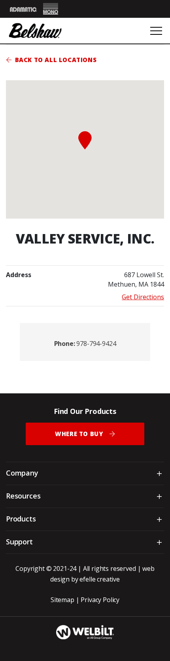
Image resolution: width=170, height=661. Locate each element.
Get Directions (143, 297)
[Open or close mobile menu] (156, 31)
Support (19, 541)
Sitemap (62, 599)
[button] (85, 140)
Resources (23, 495)
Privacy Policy (100, 599)
